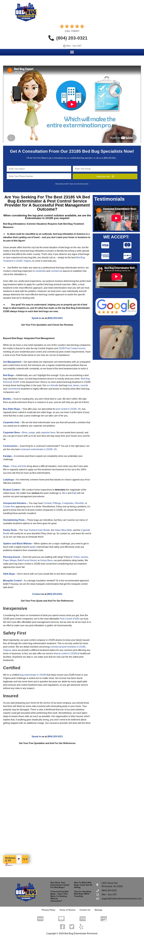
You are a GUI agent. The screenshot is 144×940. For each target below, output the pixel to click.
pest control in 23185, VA (68, 409)
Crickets (47, 503)
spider (33, 547)
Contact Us (85, 910)
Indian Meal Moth (63, 530)
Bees (24, 432)
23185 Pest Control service (72, 348)
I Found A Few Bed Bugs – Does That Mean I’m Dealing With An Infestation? (59, 896)
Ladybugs (8, 479)
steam (76, 385)
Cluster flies (9, 506)
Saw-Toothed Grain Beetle (37, 530)
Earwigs (7, 456)
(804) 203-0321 (110, 158)
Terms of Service (67, 910)
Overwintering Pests (14, 520)
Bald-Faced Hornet (27, 560)
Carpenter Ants (11, 422)
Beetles (7, 399)
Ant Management (12, 362)
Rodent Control (11, 490)
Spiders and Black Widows (17, 543)
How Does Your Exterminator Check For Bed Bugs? (59, 884)
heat (70, 385)
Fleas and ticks (18, 466)
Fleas (6, 466)
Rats (74, 493)
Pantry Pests (10, 530)
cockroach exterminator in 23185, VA (38, 449)
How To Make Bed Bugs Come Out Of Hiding (83, 884)
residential (40, 271)
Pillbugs (57, 503)
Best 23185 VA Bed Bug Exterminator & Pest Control (49, 199)
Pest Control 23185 (69, 619)
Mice (64, 493)
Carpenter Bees (11, 432)
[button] (72, 52)
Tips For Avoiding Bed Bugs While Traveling (82, 893)
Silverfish (79, 503)
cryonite (84, 385)
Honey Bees (46, 560)
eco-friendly (52, 385)
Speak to (36, 318)
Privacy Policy (48, 910)
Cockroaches (10, 446)
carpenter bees (47, 432)
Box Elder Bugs (11, 409)
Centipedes (68, 503)
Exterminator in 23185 (39, 218)
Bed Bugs (8, 375)
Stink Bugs (9, 574)
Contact (36, 594)
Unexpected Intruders (14, 503)
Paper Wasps (9, 560)
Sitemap (98, 910)
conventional (13, 389)
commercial (56, 271)
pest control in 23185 (66, 653)
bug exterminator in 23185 (33, 675)
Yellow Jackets (80, 557)
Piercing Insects (11, 557)
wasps (32, 432)
